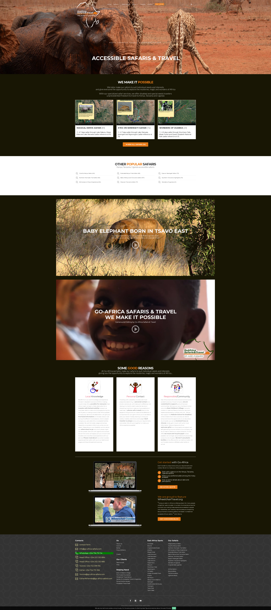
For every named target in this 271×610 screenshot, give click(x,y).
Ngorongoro (151, 569)
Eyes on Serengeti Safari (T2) (170, 173)
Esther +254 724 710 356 (89, 570)
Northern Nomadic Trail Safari (177, 548)
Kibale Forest (151, 552)
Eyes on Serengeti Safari (175, 558)
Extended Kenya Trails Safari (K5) (130, 173)
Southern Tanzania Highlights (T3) (172, 177)
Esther (118, 548)
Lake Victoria (151, 560)
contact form (85, 545)
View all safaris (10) (136, 144)
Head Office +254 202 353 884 (92, 557)
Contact (150, 4)
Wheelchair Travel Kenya (123, 577)
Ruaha (149, 575)
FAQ (117, 564)
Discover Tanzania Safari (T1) (129, 182)
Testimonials (126, 4)
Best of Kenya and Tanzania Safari (178, 554)
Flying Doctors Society (123, 581)
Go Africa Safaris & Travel (88, 15)
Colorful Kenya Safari (174, 546)
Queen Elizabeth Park (154, 573)
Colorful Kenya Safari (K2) (87, 173)
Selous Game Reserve (153, 579)
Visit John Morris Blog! (169, 519)
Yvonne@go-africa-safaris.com (92, 574)
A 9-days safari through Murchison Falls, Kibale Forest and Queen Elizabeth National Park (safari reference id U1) (175, 134)
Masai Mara (150, 563)
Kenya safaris (172, 571)
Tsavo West (150, 590)
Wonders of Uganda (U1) (169, 182)
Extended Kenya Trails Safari (176, 552)
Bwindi (149, 546)
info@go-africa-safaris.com (90, 549)
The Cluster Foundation (123, 575)
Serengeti (150, 582)
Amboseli (150, 543)
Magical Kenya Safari (174, 543)
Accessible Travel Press (123, 583)
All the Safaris (172, 569)
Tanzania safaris (173, 573)
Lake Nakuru (151, 558)
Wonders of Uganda (174, 563)
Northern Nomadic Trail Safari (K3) (89, 177)
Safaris (115, 4)
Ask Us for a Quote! (167, 487)
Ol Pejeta (150, 571)
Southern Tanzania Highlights (177, 560)
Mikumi (149, 565)
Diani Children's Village (123, 573)
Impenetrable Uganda (175, 565)
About (134, 4)
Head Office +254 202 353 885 (92, 562)
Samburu (150, 577)
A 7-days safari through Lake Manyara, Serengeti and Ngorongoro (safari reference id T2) (135, 134)
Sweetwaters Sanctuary (154, 584)
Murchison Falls (152, 567)
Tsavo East (150, 588)
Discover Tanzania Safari (175, 556)
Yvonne (118, 546)
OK (174, 608)
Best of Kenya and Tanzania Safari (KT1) (132, 177)
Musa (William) (121, 550)
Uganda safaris (172, 575)
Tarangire (150, 586)
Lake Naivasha (151, 556)
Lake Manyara (151, 554)
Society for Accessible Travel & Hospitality (128, 579)
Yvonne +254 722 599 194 (89, 566)
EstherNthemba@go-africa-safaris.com (95, 579)
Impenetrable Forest (153, 548)
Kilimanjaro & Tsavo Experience (177, 550)
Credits (142, 4)
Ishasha (149, 550)
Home (109, 4)
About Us (119, 543)
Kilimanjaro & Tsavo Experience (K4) (90, 182)
